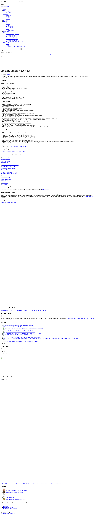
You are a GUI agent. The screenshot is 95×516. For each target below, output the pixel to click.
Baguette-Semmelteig (5, 177)
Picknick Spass (9, 12)
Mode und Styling (10, 27)
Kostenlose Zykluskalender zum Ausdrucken (25, 332)
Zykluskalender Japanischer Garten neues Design (32, 328)
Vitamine (8, 19)
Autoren (2, 145)
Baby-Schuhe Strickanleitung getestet (25, 325)
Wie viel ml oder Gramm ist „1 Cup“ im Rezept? (16, 490)
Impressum (5, 506)
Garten (7, 22)
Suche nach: (3, 1)
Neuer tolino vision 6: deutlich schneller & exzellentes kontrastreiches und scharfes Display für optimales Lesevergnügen (27, 54)
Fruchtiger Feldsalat (5, 162)
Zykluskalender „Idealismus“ (28, 334)
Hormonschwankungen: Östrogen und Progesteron (30, 333)
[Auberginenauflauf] (4, 497)
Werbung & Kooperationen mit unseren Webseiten (14, 505)
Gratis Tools (8, 11)
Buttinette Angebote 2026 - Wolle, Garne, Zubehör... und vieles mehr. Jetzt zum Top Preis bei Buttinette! (23, 310)
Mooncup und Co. (7, 31)
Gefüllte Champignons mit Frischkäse (9, 151)
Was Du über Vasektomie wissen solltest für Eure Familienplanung (20, 330)
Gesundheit (8, 45)
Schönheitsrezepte (7, 32)
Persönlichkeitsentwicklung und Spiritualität (15, 46)
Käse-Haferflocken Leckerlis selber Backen (15, 499)
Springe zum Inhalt (5, 6)
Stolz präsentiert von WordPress (8, 513)
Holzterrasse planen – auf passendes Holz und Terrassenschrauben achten (22, 341)
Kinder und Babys (10, 26)
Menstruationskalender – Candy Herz (28, 326)
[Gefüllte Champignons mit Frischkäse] (4, 495)
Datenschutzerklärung (89, 196)
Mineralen (8, 15)
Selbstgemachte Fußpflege (12, 35)
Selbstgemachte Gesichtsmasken (13, 36)
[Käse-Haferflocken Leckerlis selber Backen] (4, 499)
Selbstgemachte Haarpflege (12, 39)
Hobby (7, 25)
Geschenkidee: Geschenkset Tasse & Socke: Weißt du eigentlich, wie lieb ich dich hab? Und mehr (56, 338)
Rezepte (8, 16)
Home (4, 9)
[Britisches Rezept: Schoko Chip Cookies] (4, 492)
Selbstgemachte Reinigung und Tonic (14, 41)
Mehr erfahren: (45, 189)
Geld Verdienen (6, 20)
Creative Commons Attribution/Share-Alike (18, 146)
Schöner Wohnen (10, 30)
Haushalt (8, 24)
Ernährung (5, 14)
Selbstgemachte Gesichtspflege (13, 37)
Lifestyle (5, 21)
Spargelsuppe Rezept (5, 159)
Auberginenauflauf (9, 497)
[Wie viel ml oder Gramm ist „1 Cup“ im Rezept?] (4, 490)
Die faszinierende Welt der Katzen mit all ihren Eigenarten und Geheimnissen (23, 337)
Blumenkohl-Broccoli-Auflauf (7, 169)
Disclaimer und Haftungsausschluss (11, 508)
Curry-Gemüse (4, 184)
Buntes (4, 10)
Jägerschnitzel (22, 151)
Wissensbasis (6, 42)
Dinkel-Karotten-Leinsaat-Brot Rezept (9, 166)
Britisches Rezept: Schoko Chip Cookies (14, 492)
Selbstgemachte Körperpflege (12, 40)
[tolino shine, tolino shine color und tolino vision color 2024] (12, 349)
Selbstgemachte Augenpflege (12, 34)
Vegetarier (8, 17)
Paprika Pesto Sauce (5, 180)
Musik (7, 29)
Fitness (7, 44)
